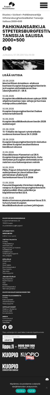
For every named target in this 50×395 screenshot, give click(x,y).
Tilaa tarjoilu (7, 269)
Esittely (5, 241)
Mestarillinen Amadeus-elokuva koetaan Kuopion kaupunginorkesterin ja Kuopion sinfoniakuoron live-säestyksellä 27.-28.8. (24, 87)
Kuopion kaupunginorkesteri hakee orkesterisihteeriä (22, 112)
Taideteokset (7, 250)
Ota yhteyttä (7, 256)
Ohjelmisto (6, 261)
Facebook (4, 48)
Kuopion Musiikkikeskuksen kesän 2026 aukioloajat (24, 122)
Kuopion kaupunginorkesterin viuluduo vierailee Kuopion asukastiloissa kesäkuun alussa (24, 144)
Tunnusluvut (7, 318)
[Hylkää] (46, 387)
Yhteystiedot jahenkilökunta (8, 245)
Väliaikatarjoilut (8, 301)
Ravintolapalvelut (9, 267)
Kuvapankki (7, 320)
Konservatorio (7, 313)
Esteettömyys (7, 252)
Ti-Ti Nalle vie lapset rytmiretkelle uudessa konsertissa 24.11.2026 (21, 133)
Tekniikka (5, 271)
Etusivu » (7, 14)
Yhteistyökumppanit (10, 254)
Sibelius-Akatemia (9, 309)
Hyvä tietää (6, 265)
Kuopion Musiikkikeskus (12, 5)
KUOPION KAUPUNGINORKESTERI (16, 292)
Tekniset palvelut (8, 289)
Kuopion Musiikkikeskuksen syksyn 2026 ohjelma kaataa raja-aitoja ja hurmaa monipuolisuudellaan (24, 101)
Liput (4, 263)
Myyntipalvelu (7, 279)
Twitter (9, 48)
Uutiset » (17, 14)
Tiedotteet (6, 322)
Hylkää (32, 391)
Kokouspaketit (7, 299)
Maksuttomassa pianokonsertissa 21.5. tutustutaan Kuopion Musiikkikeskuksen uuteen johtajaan (24, 203)
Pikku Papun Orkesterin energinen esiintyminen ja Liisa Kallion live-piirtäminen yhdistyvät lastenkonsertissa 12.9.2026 (21, 173)
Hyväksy (20, 391)
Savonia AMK (7, 311)
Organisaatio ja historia (11, 248)
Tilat (4, 283)
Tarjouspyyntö (7, 273)
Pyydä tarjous (7, 281)
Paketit (5, 285)
